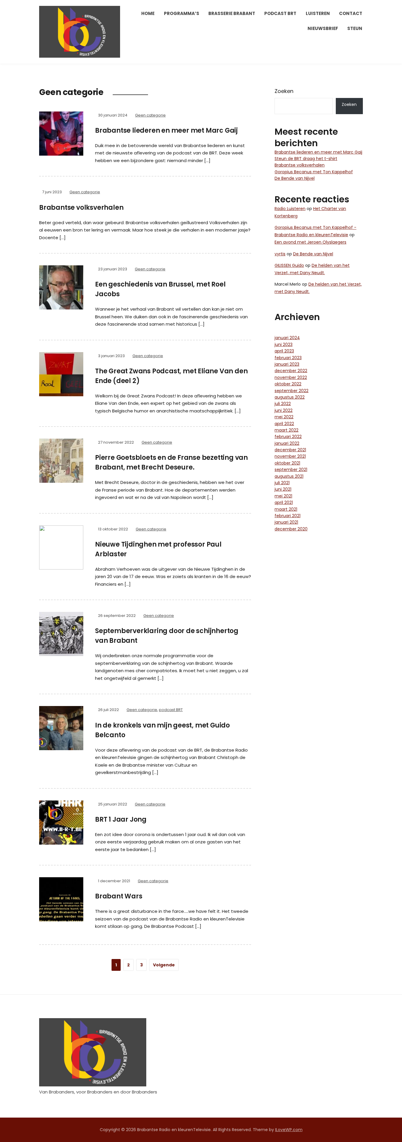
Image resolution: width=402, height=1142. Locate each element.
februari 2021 (287, 516)
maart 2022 (286, 430)
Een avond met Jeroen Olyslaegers (310, 242)
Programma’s (181, 13)
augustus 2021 (289, 476)
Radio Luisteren (290, 209)
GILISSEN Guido (289, 265)
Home (148, 13)
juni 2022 (284, 410)
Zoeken (284, 91)
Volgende (164, 965)
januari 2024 (287, 338)
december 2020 (291, 529)
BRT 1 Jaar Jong (121, 819)
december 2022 (291, 371)
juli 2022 (283, 404)
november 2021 (290, 456)
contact (350, 13)
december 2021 (290, 450)
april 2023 (284, 351)
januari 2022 (287, 443)
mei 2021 (283, 496)
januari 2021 (286, 522)
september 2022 (291, 391)
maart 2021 (286, 509)
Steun (354, 28)
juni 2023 (284, 344)
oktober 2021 (287, 463)
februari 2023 (288, 358)
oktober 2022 (288, 384)
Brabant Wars (118, 896)
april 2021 (284, 502)
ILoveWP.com (289, 1130)
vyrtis (280, 254)
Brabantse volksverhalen (81, 207)
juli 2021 (282, 483)
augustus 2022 (290, 397)
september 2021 (291, 469)
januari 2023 (287, 364)
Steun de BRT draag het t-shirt (306, 159)
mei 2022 (284, 417)
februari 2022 (288, 437)
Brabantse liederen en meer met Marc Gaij (166, 130)
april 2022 (284, 424)
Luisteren (318, 13)
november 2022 (291, 377)
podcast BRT (280, 13)
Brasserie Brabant (231, 13)
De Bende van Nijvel (295, 178)
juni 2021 (283, 489)
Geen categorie (150, 115)
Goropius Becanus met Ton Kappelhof (314, 172)
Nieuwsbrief (323, 28)
